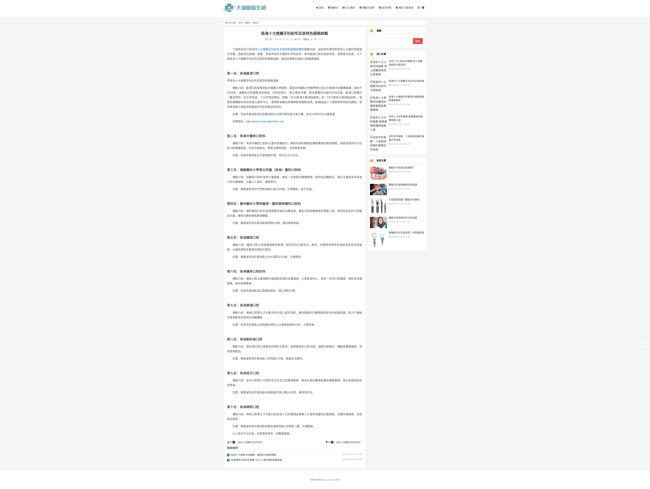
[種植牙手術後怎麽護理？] (378, 173)
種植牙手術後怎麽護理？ (402, 167)
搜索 (417, 41)
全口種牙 (350, 7)
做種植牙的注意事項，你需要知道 (406, 232)
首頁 (321, 7)
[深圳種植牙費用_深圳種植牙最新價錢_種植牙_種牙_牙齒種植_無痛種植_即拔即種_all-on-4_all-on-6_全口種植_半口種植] (244, 7)
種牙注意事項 (405, 7)
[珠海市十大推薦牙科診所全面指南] (378, 86)
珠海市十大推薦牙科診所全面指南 (406, 81)
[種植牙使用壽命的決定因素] (378, 222)
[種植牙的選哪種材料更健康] (378, 189)
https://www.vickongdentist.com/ (265, 121)
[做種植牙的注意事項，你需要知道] (378, 240)
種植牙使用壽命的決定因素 (403, 217)
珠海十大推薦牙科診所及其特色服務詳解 (276, 49)
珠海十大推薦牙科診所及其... (251, 442)
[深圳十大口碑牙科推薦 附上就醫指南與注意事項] (378, 68)
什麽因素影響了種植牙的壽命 (404, 199)
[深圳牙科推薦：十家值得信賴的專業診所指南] (378, 143)
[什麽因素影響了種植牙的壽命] (378, 206)
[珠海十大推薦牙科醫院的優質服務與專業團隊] (378, 104)
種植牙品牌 (368, 7)
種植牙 (334, 7)
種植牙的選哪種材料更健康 (403, 184)
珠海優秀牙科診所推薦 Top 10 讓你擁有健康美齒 (256, 460)
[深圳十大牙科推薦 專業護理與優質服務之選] (378, 124)
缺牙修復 (386, 7)
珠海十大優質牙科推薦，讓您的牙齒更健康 (253, 454)
